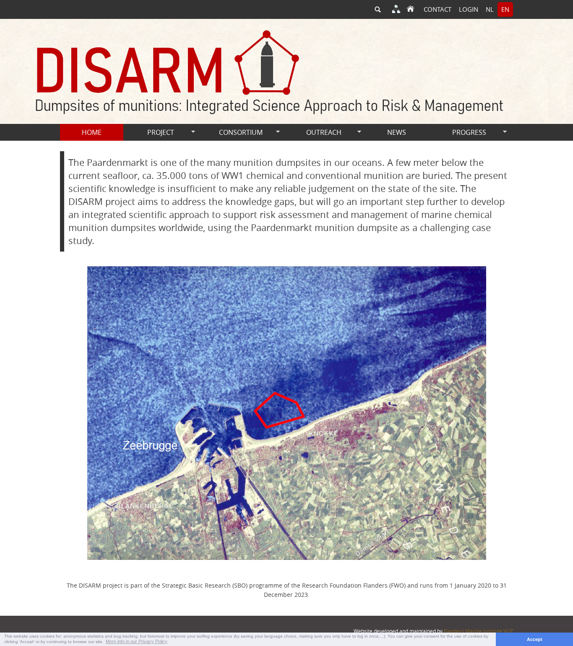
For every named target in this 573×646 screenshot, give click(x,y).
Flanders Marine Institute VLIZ (478, 631)
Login (468, 9)
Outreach (312, 132)
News (396, 132)
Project (148, 132)
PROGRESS (457, 132)
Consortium (230, 132)
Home (92, 132)
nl (490, 9)
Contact (437, 9)
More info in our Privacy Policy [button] (136, 641)
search (377, 9)
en (505, 9)
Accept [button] (534, 639)
